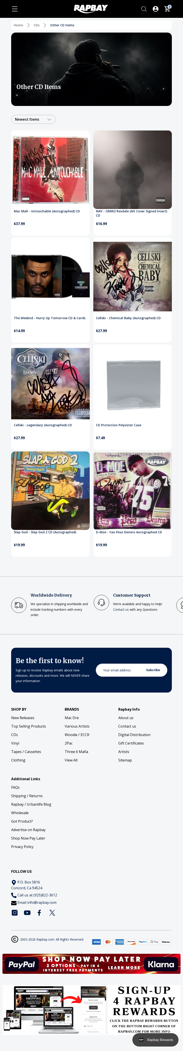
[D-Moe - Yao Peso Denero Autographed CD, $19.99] (132, 490)
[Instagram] (14, 912)
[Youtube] (27, 912)
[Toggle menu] (14, 8)
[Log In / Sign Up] (155, 8)
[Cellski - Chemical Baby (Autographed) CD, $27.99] (132, 276)
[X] (52, 912)
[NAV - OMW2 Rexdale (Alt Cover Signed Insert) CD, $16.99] (132, 169)
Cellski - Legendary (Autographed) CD (43, 425)
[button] (91, 964)
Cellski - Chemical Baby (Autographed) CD (128, 318)
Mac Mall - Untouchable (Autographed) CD (47, 211)
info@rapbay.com (41, 902)
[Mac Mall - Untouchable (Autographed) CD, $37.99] (50, 169)
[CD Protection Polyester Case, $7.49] (132, 383)
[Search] (144, 8)
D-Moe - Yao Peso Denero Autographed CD (129, 532)
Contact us (121, 609)
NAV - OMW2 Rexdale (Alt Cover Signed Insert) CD (131, 213)
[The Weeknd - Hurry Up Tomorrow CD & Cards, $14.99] (50, 276)
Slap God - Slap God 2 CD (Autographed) (45, 532)
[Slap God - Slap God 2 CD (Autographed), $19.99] (50, 490)
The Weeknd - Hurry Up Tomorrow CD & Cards (49, 318)
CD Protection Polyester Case (118, 425)
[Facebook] (39, 912)
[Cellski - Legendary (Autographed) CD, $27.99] (50, 383)
